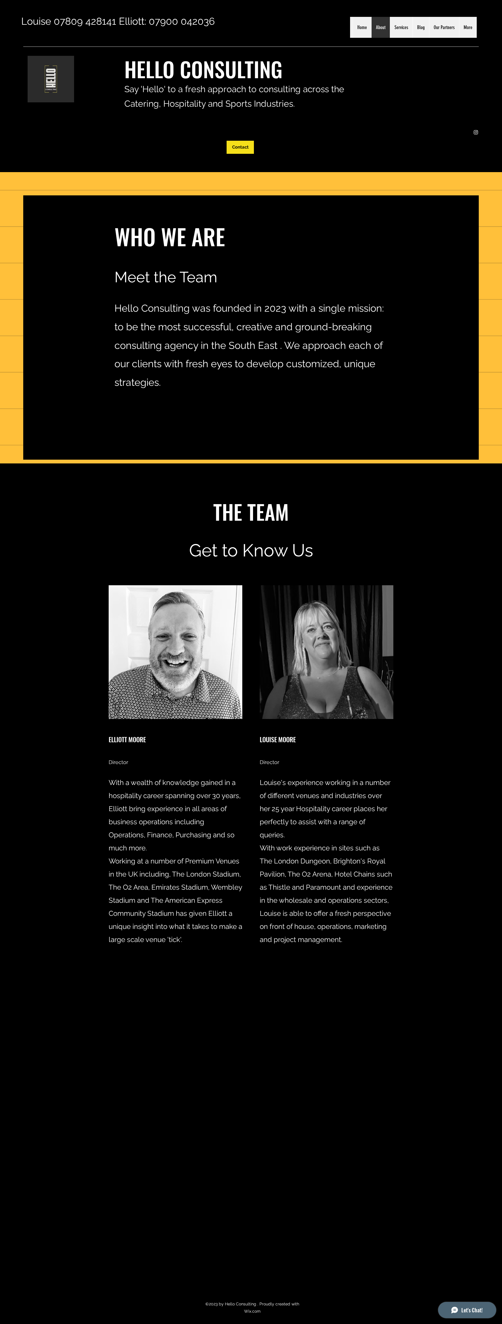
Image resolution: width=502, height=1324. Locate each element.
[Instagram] (476, 132)
